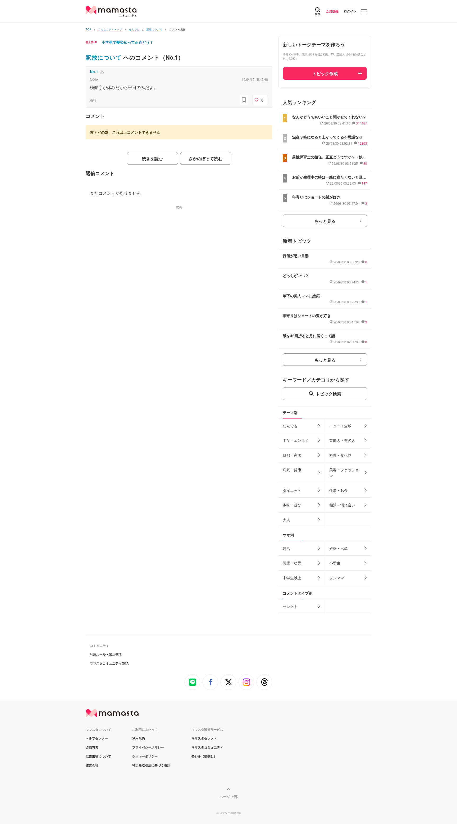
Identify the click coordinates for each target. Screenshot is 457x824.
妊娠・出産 (338, 548)
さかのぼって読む (205, 158)
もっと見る (325, 221)
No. (94, 71)
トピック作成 (325, 73)
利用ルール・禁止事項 (106, 654)
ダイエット (292, 490)
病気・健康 (292, 469)
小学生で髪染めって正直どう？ (127, 42)
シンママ (336, 577)
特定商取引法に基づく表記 (151, 765)
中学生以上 (292, 577)
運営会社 (92, 765)
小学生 (334, 562)
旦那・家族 (292, 455)
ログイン (350, 11)
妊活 (286, 548)
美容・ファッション (344, 472)
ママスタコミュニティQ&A (109, 663)
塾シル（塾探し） (204, 756)
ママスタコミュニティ (207, 747)
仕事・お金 (338, 490)
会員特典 (92, 747)
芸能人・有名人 (342, 440)
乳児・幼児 (292, 562)
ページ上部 (228, 796)
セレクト (290, 606)
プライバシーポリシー (148, 747)
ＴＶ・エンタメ (296, 440)
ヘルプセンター (97, 738)
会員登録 (332, 11)
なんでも (290, 425)
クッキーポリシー (145, 756)
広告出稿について (98, 756)
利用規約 (138, 738)
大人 (286, 519)
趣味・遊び (292, 504)
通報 (93, 100)
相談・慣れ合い (342, 504)
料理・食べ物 (340, 455)
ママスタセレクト (204, 738)
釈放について (104, 57)
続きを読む (152, 158)
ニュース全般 (340, 425)
